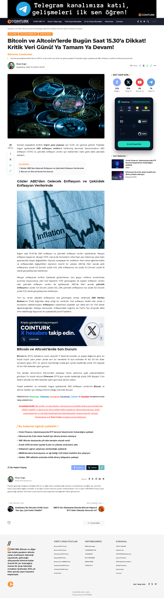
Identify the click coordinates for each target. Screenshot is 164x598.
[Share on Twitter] (143, 66)
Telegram (44, 396)
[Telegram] (144, 21)
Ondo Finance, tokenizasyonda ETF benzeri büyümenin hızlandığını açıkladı (56, 432)
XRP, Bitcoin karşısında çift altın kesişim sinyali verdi (44, 440)
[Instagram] (96, 479)
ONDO (127, 168)
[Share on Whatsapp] (147, 66)
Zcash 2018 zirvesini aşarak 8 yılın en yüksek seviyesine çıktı (48, 445)
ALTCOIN (18, 29)
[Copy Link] (151, 66)
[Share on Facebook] (140, 66)
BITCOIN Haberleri (28, 34)
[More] (154, 66)
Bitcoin (97, 386)
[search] (148, 21)
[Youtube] (139, 85)
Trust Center (56, 417)
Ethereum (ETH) (130, 177)
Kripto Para (45, 34)
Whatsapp (34, 396)
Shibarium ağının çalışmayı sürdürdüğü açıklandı (43, 449)
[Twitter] (141, 21)
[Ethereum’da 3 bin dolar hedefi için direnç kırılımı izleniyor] (118, 175)
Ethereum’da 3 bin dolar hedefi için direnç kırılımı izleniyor (47, 436)
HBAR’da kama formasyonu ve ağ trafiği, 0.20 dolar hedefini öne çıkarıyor (54, 453)
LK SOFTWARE (86, 595)
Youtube (85, 396)
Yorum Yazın (95, 523)
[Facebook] (138, 21)
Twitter (74, 396)
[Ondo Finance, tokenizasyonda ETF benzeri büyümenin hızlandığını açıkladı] (118, 163)
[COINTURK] (18, 21)
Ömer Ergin (21, 64)
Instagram (54, 396)
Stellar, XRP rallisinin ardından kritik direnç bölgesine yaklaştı (48, 457)
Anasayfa (11, 29)
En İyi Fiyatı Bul (134, 144)
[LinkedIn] (100, 479)
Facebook (65, 396)
